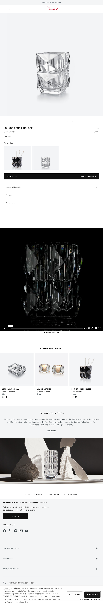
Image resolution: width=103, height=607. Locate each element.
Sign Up (15, 516)
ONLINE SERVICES (11, 548)
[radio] (3, 396)
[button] (98, 9)
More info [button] (7, 136)
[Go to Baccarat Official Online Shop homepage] (51, 9)
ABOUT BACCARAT (11, 569)
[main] (51, 252)
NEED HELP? (8, 558)
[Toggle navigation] (4, 9)
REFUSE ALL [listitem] (74, 594)
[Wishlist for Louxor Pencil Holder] (98, 128)
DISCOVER (51, 430)
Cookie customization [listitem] (90, 599)
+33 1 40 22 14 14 (30, 583)
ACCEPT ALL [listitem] (92, 594)
